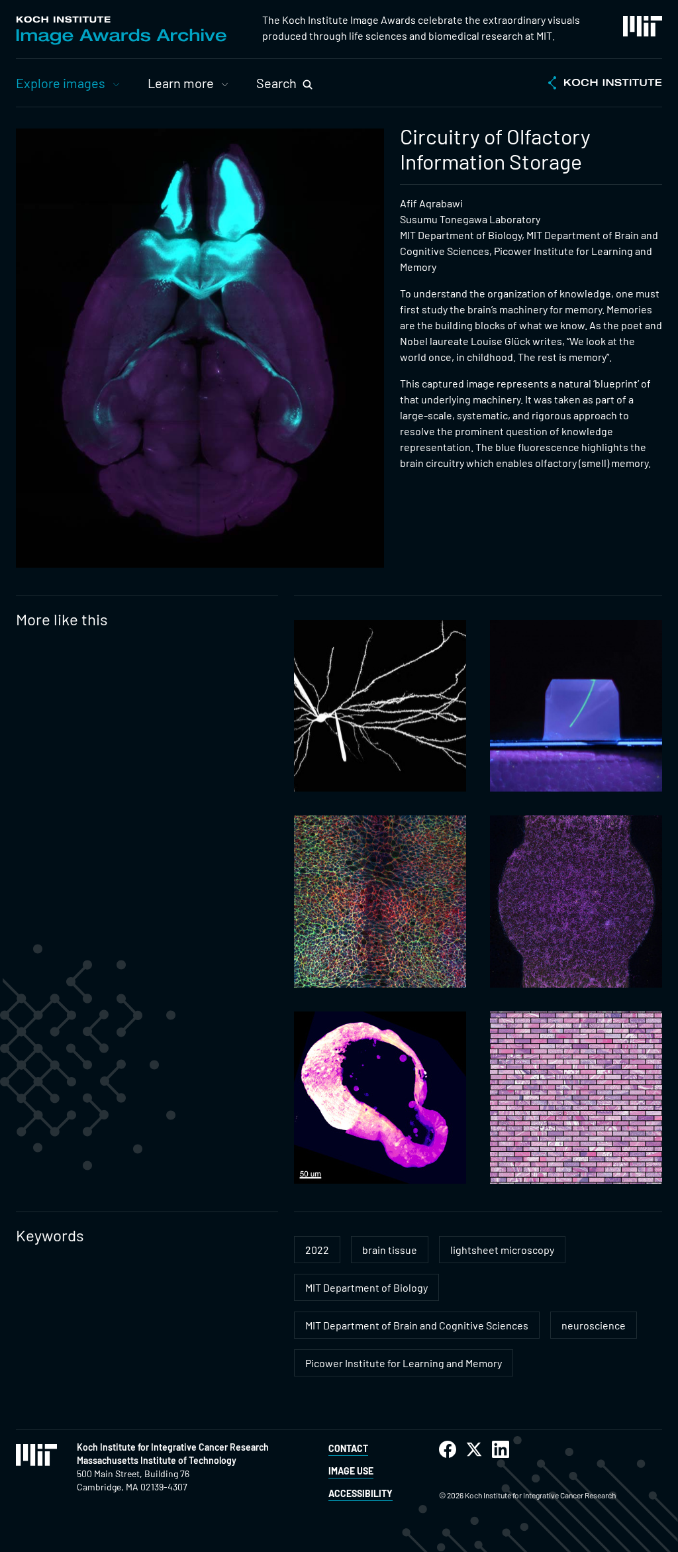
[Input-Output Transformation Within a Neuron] (380, 706)
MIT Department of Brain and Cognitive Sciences (416, 1325)
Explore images (60, 83)
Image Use (350, 1470)
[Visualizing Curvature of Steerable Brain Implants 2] (576, 706)
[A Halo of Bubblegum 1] (380, 1097)
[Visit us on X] (474, 1450)
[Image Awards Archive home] (121, 30)
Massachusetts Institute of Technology (156, 1460)
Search (276, 83)
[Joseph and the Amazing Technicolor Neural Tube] (380, 901)
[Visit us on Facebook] (447, 1450)
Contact (348, 1448)
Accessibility (360, 1493)
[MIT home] (642, 26)
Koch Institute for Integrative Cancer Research (173, 1447)
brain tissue (389, 1249)
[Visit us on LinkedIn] (500, 1450)
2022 (317, 1249)
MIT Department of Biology (366, 1287)
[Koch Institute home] (605, 84)
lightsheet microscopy (502, 1249)
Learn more (181, 83)
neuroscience (593, 1325)
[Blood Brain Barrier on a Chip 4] (576, 901)
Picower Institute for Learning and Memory (403, 1363)
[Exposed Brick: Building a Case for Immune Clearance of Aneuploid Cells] (576, 1097)
